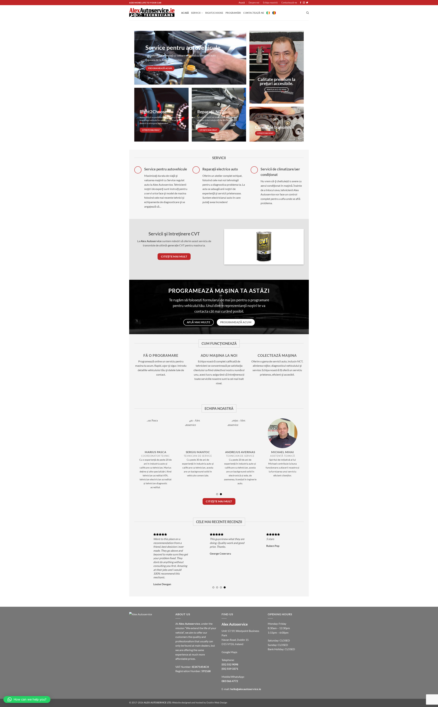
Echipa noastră (270, 2)
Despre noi (254, 2)
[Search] (307, 13)
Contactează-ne (289, 2)
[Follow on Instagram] (304, 3)
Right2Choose (214, 12)
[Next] (296, 458)
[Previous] (142, 458)
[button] (26, 699)
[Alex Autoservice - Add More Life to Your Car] (152, 13)
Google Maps (229, 652)
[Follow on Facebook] (301, 3)
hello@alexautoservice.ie (245, 689)
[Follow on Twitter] (307, 3)
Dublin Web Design (217, 702)
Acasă (242, 2)
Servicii (196, 12)
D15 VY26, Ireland (232, 644)
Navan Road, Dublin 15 (235, 639)
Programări (233, 12)
